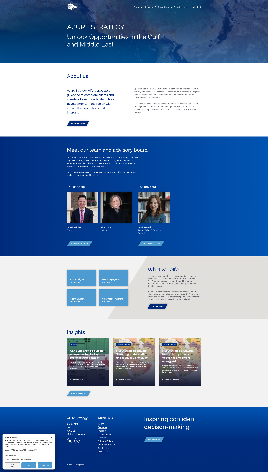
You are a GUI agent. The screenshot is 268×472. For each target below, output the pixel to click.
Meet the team (78, 123)
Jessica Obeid (144, 227)
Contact (197, 7)
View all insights (78, 394)
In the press (182, 7)
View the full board (151, 243)
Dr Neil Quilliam (74, 227)
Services (148, 7)
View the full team (79, 243)
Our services (157, 306)
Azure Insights (165, 7)
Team (136, 7)
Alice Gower (105, 227)
